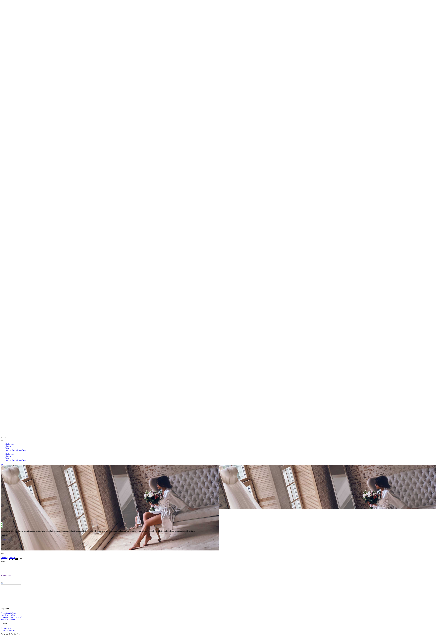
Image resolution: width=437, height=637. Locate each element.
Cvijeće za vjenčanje (8, 615)
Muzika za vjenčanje (8, 619)
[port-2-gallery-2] (2, 523)
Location (12, 558)
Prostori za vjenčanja (8, 613)
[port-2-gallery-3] (2, 525)
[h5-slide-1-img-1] (2, 527)
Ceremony (4, 558)
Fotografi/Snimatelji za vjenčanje (13, 617)
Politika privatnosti (8, 630)
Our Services (5, 540)
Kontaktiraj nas (6, 628)
